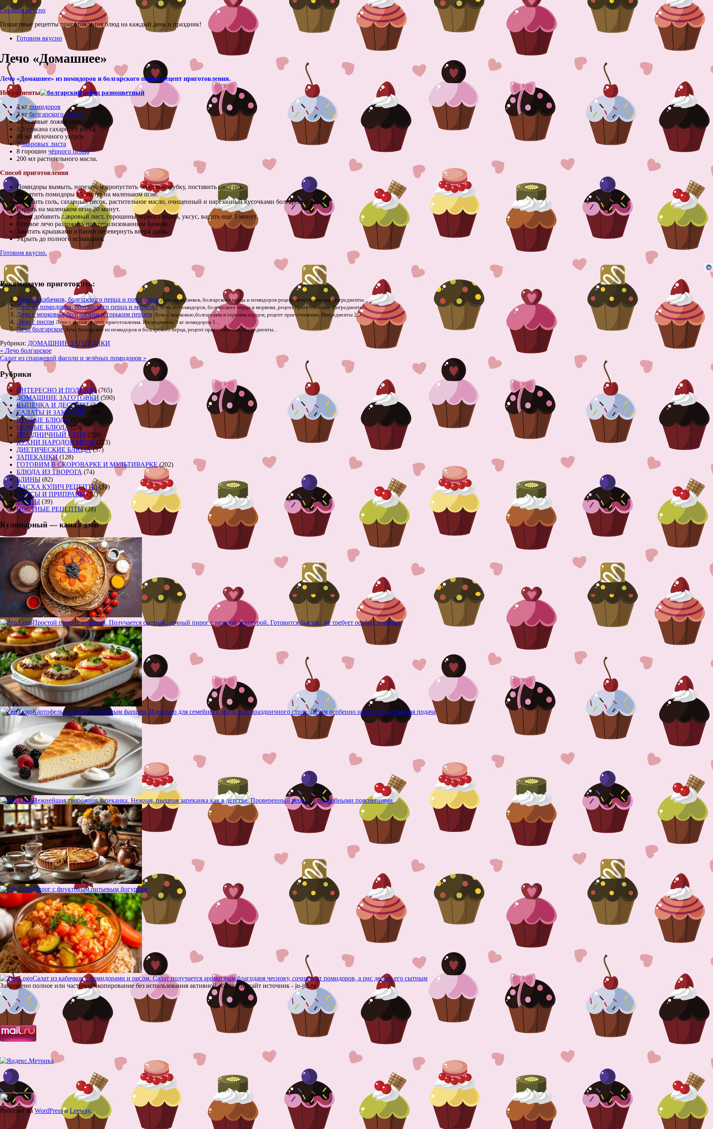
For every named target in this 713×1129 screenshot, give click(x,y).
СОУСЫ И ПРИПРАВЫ (51, 494)
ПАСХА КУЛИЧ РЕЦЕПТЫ (57, 486)
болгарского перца (55, 114)
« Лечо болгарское (26, 350)
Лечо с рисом (35, 321)
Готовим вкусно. (23, 252)
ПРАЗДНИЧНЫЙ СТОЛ (51, 434)
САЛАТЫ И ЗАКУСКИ (50, 412)
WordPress (49, 1110)
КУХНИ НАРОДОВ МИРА (55, 442)
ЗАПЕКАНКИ (37, 457)
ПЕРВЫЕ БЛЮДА (43, 427)
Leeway (80, 1110)
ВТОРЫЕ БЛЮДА (43, 419)
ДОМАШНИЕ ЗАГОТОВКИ (69, 343)
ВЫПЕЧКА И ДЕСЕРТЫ (53, 405)
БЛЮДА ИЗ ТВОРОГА (49, 471)
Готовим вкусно (22, 10)
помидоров (45, 106)
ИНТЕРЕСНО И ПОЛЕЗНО (57, 390)
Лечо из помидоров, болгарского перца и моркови (87, 306)
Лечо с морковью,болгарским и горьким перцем (84, 314)
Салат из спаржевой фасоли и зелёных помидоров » (73, 357)
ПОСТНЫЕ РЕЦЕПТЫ (50, 509)
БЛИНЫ (28, 479)
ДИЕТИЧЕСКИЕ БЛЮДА (54, 449)
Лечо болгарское (40, 329)
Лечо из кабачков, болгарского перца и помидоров (88, 299)
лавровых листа (43, 143)
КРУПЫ (28, 501)
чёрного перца (68, 151)
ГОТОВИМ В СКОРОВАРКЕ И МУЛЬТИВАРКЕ (87, 464)
